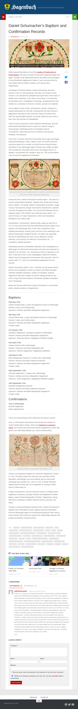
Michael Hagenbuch (47, 541)
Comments (17, 586)
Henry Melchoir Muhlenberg (28, 533)
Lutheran (28, 538)
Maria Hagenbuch (54, 538)
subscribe (55, 676)
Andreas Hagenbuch (26, 527)
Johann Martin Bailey (49, 535)
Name (12, 658)
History (18, 17)
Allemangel (16, 527)
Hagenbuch (15, 37)
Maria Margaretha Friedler (16, 541)
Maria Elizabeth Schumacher (40, 538)
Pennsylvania (41, 544)
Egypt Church (49, 527)
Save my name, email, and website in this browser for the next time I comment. (38, 672)
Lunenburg (21, 538)
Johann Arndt (26, 535)
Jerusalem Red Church (54, 533)
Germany (47, 530)
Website (13, 665)
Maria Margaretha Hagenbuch (32, 541)
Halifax (54, 530)
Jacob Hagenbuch (41, 533)
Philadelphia (50, 544)
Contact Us (44, 697)
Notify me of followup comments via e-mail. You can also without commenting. (36, 677)
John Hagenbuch (61, 535)
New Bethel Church (59, 541)
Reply (15, 634)
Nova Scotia (21, 544)
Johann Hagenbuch (37, 535)
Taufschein (65, 544)
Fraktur (56, 527)
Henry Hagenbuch (14, 533)
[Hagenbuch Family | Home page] (20, 7)
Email (42, 658)
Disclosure (33, 697)
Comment (14, 645)
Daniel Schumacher (39, 527)
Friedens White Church (26, 530)
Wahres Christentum (14, 546)
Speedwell (58, 544)
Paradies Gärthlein (31, 544)
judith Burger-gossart (20, 591)
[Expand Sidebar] (3, 17)
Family (11, 17)
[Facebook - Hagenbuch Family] (66, 704)
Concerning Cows (35, 568)
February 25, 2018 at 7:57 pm (37, 591)
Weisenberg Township (27, 546)
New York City (12, 544)
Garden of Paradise (38, 530)
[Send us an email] (73, 704)
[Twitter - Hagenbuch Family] (69, 704)
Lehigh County (13, 538)
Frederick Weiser (13, 530)
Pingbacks (31, 586)
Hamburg (59, 530)
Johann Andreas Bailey (15, 535)
